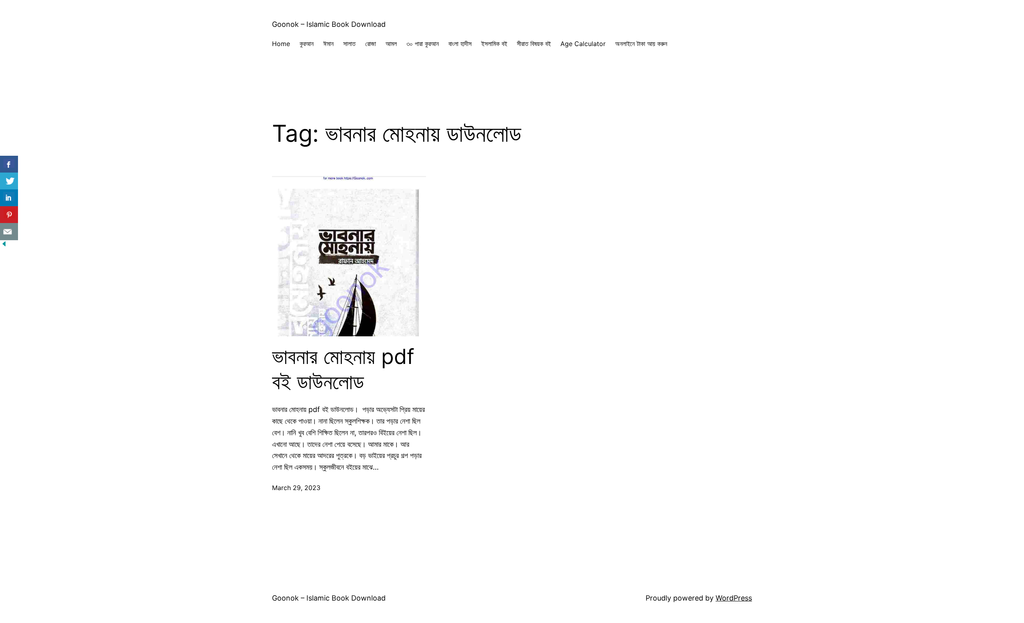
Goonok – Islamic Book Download (329, 24)
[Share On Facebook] (9, 164)
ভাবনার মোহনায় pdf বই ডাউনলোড (343, 369)
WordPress (734, 598)
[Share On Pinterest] (9, 214)
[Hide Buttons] (4, 245)
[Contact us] (9, 231)
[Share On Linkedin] (9, 198)
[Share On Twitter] (9, 181)
